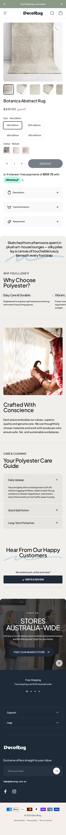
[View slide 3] (35, 691)
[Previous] (4, 4)
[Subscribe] (56, 771)
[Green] (6, 150)
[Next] (61, 4)
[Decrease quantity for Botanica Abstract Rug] (7, 163)
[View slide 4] (39, 691)
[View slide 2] (31, 691)
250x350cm (13, 135)
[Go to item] (8, 89)
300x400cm (34, 135)
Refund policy (19, 820)
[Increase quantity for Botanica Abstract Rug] (21, 163)
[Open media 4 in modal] (56, 28)
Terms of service (45, 820)
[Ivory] (16, 150)
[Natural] (25, 150)
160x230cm (12, 125)
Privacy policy (32, 820)
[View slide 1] (27, 691)
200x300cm (34, 125)
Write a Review (40, 580)
